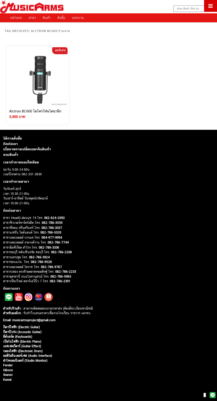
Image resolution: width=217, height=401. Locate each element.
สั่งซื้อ (61, 17)
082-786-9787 (51, 267)
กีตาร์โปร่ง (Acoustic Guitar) (22, 332)
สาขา (32, 17)
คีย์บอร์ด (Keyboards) (17, 336)
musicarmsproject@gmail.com (33, 320)
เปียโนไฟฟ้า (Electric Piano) (22, 341)
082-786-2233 (65, 271)
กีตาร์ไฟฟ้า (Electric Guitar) (21, 327)
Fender (8, 365)
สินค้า (47, 17)
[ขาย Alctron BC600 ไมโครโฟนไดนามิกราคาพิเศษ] (37, 77)
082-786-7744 (58, 242)
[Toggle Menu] (210, 6)
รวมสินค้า (10, 154)
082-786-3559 (52, 222)
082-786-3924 (39, 257)
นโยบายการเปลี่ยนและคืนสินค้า (27, 149)
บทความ (78, 17)
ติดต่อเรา (10, 143)
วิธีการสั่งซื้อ (12, 138)
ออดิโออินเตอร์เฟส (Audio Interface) (27, 355)
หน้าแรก (16, 17)
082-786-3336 (49, 247)
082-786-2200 (61, 252)
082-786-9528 (41, 262)
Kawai (7, 379)
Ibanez (8, 374)
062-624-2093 (54, 218)
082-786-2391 (60, 281)
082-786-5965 (60, 276)
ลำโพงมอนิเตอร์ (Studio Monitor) (25, 360)
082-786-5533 (50, 232)
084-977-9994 (52, 237)
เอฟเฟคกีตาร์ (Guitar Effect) (22, 346)
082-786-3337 (52, 228)
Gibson (8, 370)
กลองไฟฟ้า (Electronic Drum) (23, 351)
